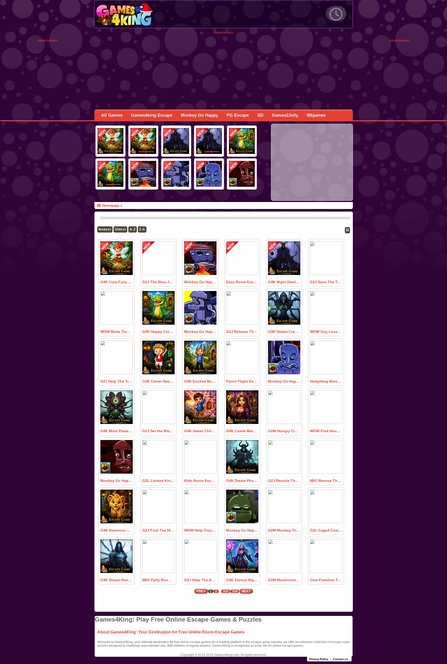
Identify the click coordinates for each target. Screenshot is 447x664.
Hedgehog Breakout (326, 381)
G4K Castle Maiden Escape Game (242, 431)
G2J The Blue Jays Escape (158, 282)
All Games (111, 115)
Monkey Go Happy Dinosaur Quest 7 (116, 481)
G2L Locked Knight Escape (158, 481)
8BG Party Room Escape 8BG (158, 580)
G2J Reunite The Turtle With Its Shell (284, 481)
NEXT (246, 591)
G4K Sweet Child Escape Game (200, 431)
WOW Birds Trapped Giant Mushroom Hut (116, 332)
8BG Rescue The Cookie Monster (326, 481)
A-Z (133, 229)
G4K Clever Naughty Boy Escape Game (158, 381)
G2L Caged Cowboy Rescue (326, 530)
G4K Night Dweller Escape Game (284, 282)
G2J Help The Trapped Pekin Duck (116, 381)
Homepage (110, 205)
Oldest (120, 229)
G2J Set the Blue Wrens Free (158, 431)
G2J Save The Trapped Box (326, 282)
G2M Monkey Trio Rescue (284, 530)
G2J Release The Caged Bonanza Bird (242, 332)
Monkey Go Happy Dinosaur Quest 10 (200, 282)
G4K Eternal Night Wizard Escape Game (242, 580)
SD (260, 115)
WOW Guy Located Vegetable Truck (326, 332)
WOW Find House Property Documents (326, 431)
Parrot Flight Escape (242, 381)
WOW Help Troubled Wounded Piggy (200, 530)
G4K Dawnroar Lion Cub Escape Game (116, 530)
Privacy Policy (318, 659)
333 (225, 591)
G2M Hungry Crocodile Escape (284, 431)
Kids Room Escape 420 (200, 481)
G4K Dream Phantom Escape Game (242, 481)
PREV (201, 591)
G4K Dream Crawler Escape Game (284, 332)
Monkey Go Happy (199, 115)
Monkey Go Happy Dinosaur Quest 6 (242, 530)
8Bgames (316, 115)
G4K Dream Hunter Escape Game (116, 580)
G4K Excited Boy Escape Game (200, 381)
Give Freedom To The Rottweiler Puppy (326, 580)
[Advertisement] (47, 120)
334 (234, 591)
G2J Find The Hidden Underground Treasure (158, 530)
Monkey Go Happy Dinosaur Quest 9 (200, 332)
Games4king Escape (151, 115)
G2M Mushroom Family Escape (284, 580)
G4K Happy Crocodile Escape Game (158, 332)
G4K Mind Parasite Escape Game (116, 431)
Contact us (340, 659)
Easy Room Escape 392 (242, 282)
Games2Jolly (285, 115)
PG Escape (238, 115)
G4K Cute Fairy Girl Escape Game (116, 282)
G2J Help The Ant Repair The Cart (200, 580)
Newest (105, 229)
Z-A (142, 229)
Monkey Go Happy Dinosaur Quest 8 (284, 381)
